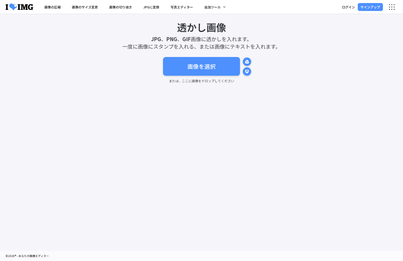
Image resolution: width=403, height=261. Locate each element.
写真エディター (181, 7)
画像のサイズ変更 (85, 7)
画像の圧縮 (52, 7)
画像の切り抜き (120, 7)
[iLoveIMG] (19, 7)
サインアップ (370, 7)
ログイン (348, 7)
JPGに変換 (151, 7)
